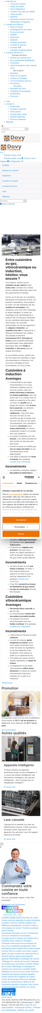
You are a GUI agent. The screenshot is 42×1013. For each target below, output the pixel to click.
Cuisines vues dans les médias (22, 11)
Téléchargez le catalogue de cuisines (24, 959)
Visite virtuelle (16, 14)
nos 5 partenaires (16, 494)
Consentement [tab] (8, 483)
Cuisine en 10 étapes (18, 78)
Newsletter (9, 990)
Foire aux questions (18, 119)
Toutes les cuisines (18, 4)
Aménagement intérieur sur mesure (21, 987)
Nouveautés (6, 933)
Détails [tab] (19, 483)
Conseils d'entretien (18, 42)
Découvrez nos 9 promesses (13, 904)
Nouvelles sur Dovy (18, 88)
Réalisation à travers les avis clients (16, 971)
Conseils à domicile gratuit (21, 50)
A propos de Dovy (9, 938)
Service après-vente (18, 114)
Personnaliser (20, 527)
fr (2, 132)
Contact (9, 104)
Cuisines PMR (15, 47)
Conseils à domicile (18, 109)
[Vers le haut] (1, 844)
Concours (14, 96)
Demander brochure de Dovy (22, 19)
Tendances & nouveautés (20, 91)
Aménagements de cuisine (21, 29)
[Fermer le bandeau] (39, 477)
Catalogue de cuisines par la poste (16, 961)
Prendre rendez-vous (12, 155)
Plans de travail (16, 27)
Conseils (11, 220)
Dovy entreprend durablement (22, 60)
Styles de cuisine (17, 6)
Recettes (13, 17)
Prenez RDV (15, 106)
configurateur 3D (16, 161)
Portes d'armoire (17, 32)
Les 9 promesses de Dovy (20, 81)
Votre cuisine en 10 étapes (20, 941)
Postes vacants (8, 977)
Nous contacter (8, 204)
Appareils (14, 40)
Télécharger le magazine (20, 22)
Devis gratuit (15, 112)
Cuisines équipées (27, 974)
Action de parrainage (10, 979)
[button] (5, 165)
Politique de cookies (23, 1007)
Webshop (9, 122)
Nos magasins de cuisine (25, 977)
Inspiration (10, 1)
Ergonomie (14, 37)
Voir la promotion (9, 730)
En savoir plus (9, 787)
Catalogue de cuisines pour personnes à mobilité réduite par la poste (20, 963)
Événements (15, 94)
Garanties (14, 73)
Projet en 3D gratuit (18, 76)
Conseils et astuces (18, 45)
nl (4, 132)
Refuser (21, 534)
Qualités (13, 35)
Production (14, 63)
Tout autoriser (21, 520)
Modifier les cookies (26, 1010)
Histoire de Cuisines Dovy (20, 58)
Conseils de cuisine (14, 24)
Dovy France (7, 997)
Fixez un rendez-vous (17, 951)
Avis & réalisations (17, 9)
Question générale (17, 117)
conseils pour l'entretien (19, 462)
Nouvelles (17, 86)
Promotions (15, 83)
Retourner (8, 683)
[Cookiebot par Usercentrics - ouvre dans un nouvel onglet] (25, 477)
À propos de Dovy (13, 53)
